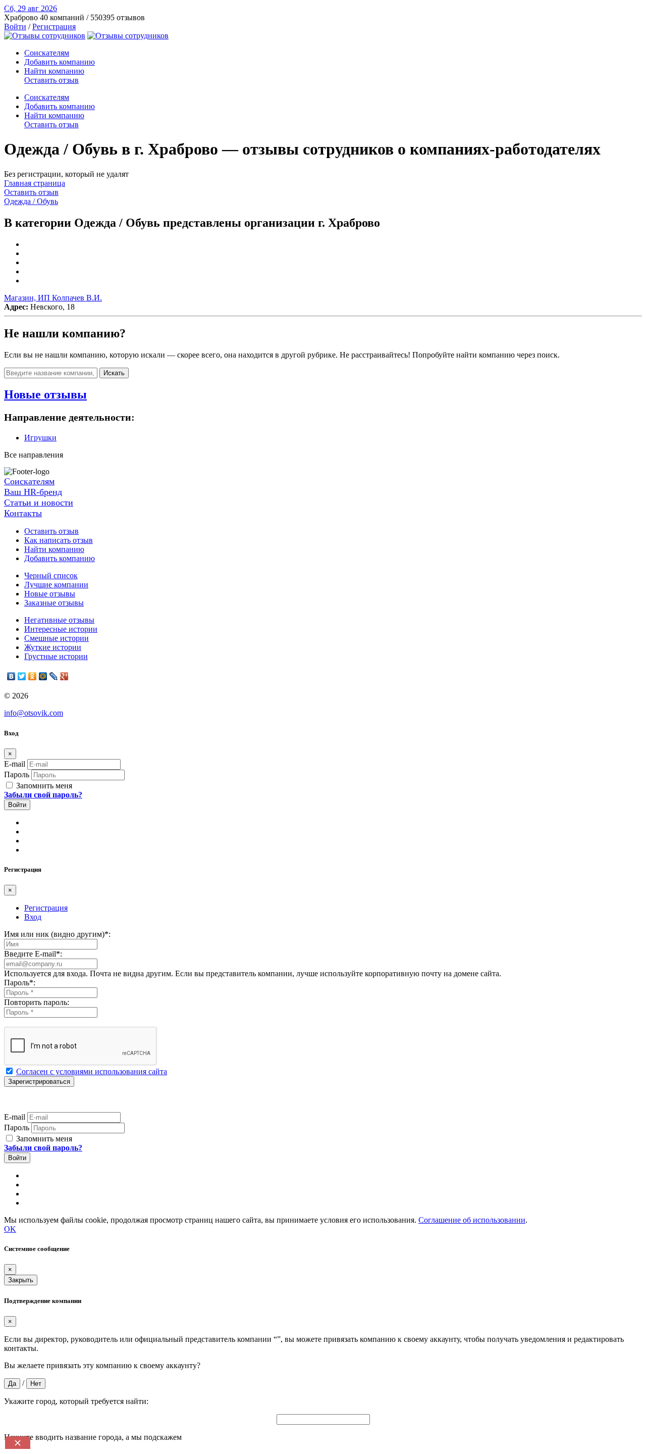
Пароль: (19, 982)
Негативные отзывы (59, 620)
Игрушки (40, 437)
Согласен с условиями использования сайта (91, 1071)
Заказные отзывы (54, 602)
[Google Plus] (64, 676)
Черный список (51, 575)
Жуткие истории (52, 647)
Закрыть (20, 1280)
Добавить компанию (59, 62)
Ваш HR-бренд (33, 492)
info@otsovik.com (33, 713)
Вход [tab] (32, 917)
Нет (35, 1383)
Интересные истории (60, 629)
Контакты (23, 513)
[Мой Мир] (43, 676)
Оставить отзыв (51, 80)
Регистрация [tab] (46, 908)
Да (12, 1383)
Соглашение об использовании (471, 1220)
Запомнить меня (43, 785)
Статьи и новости (38, 502)
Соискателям (46, 52)
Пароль (16, 774)
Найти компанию (54, 71)
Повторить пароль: (36, 1002)
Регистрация (54, 26)
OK (10, 1229)
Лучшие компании (56, 584)
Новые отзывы (49, 593)
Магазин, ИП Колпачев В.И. (53, 297)
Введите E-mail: (33, 953)
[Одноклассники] (32, 676)
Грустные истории (56, 656)
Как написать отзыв (58, 540)
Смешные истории (56, 638)
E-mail (14, 764)
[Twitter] (22, 676)
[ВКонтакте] (11, 676)
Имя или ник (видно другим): (57, 934)
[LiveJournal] (53, 676)
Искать (114, 373)
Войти (15, 26)
